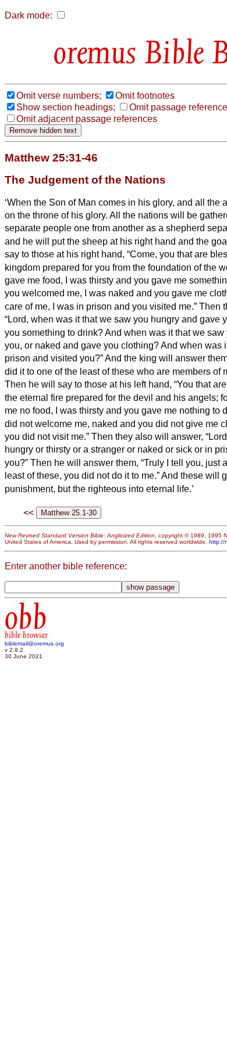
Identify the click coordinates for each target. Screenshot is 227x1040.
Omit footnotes (145, 96)
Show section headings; (65, 107)
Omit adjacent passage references (86, 119)
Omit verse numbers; (58, 96)
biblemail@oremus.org (34, 643)
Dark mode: (28, 15)
